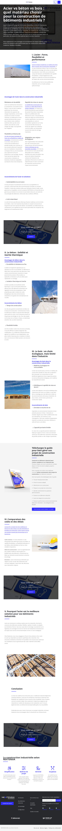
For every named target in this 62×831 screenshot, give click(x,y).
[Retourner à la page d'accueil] (29, 3)
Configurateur (21, 809)
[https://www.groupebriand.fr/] (15, 818)
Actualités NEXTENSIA (32, 804)
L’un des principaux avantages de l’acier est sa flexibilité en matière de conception (14, 138)
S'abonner (58, 800)
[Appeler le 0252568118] (55, 2)
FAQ (31, 808)
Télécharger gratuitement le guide (44, 509)
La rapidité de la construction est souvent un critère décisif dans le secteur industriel (33, 106)
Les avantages (21, 806)
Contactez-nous (7, 803)
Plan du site (36, 828)
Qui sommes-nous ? (34, 798)
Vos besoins (21, 797)
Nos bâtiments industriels (21, 802)
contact (31, 236)
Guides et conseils (34, 811)
